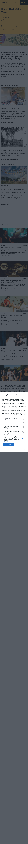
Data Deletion (6, 449)
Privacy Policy (22, 449)
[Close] (25, 395)
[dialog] (14, 422)
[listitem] (14, 419)
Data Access (14, 449)
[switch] (23, 422)
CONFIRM (8, 444)
